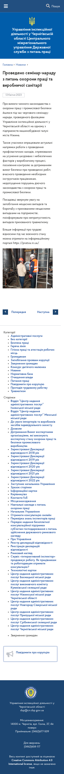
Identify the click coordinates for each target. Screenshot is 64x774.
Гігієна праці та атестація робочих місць (33, 351)
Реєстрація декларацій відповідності (25, 548)
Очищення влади (22, 377)
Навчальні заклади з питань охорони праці (28, 506)
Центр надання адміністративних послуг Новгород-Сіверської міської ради (34, 605)
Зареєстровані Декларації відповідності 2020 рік (27, 465)
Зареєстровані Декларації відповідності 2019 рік (27, 458)
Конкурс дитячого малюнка (28, 367)
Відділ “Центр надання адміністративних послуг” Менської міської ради (34, 415)
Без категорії (19, 339)
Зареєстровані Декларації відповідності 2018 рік (27, 451)
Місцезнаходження (23, 501)
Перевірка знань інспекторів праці (33, 518)
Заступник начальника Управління (33, 484)
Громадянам (18, 356)
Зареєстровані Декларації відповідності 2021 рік (27, 472)
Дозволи (16, 428)
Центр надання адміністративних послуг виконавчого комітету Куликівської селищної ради (32, 584)
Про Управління (21, 539)
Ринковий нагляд (21, 553)
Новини (16, 370)
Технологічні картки (23, 570)
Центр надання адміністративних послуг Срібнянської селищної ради (34, 620)
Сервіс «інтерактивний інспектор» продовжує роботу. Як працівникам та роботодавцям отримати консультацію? (33, 562)
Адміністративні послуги (26, 336)
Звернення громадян (24, 363)
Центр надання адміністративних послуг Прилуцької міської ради (32, 614)
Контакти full (19, 497)
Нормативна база (22, 374)
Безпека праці (20, 342)
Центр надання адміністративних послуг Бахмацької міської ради (32, 575)
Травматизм (18, 391)
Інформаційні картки (24, 491)
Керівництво (19, 494)
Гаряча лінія (18, 346)
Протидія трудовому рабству (29, 387)
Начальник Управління (25, 511)
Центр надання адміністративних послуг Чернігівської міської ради (32, 627)
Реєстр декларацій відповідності (31, 542)
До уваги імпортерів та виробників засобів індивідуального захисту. (33, 423)
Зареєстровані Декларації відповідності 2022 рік (27, 479)
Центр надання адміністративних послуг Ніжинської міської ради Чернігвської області (32, 595)
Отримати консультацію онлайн (31, 515)
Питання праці (20, 380)
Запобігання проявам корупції (30, 360)
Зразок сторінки (21, 487)
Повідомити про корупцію (27, 384)
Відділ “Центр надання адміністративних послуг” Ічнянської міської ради (27, 405)
